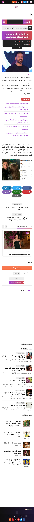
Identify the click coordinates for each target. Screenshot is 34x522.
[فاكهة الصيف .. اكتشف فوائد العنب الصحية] (29, 380)
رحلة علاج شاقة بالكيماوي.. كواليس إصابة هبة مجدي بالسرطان (16, 108)
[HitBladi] (17, 6)
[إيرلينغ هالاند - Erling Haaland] (26, 445)
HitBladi (9, 516)
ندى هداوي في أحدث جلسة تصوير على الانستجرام (13, 356)
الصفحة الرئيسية (25, 45)
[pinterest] (16, 2)
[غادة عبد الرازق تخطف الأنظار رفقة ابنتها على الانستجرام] (29, 368)
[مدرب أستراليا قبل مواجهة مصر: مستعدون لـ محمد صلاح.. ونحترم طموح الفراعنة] (26, 462)
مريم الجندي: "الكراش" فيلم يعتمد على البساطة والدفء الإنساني (16, 114)
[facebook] (27, 2)
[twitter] (24, 2)
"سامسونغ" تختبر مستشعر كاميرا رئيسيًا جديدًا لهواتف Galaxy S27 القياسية (13, 423)
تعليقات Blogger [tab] (17, 268)
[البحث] (3, 2)
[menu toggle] (31, 2)
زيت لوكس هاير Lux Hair (18, 405)
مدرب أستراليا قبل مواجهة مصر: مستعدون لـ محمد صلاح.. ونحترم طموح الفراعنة (12, 461)
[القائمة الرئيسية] (4, 22)
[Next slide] (3, 226)
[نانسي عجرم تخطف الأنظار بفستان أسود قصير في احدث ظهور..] (29, 392)
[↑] (17, 512)
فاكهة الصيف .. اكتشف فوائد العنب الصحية (14, 381)
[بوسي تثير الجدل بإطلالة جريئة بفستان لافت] (26, 453)
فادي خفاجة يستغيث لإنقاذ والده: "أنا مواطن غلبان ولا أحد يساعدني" (17, 121)
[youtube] (22, 2)
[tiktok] (19, 2)
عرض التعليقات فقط (16, 279)
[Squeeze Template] (26, 516)
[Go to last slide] (6, 226)
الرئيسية (26, 22)
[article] (17, 206)
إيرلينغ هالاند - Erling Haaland (12, 443)
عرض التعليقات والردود (16, 283)
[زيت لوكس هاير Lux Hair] (29, 405)
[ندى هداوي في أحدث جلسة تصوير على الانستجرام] (29, 355)
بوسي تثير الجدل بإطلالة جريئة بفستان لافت (17, 103)
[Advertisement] (17, 325)
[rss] (13, 2)
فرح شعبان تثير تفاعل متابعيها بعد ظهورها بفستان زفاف (17, 127)
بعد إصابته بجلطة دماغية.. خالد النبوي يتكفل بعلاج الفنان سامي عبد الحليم (17, 134)
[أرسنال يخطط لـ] (26, 434)
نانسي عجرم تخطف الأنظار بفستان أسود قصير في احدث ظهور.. (13, 393)
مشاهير (16, 45)
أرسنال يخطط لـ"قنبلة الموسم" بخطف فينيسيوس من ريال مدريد (12, 434)
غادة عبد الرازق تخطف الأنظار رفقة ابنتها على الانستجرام (15, 369)
